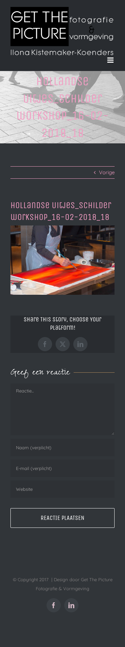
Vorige (107, 172)
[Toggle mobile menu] (111, 60)
